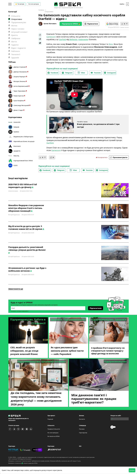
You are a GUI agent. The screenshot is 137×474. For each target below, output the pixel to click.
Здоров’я (15, 57)
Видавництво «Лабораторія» (23, 137)
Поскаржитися (102, 157)
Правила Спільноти (54, 429)
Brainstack (17, 146)
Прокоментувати (120, 157)
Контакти (82, 419)
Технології (15, 54)
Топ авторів (20, 4)
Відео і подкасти (18, 48)
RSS (80, 446)
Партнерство (83, 433)
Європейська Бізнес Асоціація (24, 141)
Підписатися (92, 24)
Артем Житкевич (50, 24)
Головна (41, 10)
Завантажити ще (15, 289)
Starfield (62, 39)
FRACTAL (16, 156)
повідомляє (83, 39)
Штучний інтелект (19, 32)
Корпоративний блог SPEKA (23, 161)
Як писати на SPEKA (54, 436)
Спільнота (15, 16)
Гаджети (15, 45)
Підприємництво (18, 22)
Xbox (111, 44)
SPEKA (14, 457)
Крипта (14, 35)
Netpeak (16, 127)
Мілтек (14, 25)
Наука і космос (17, 29)
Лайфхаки (15, 38)
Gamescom (51, 37)
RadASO (16, 132)
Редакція (50, 419)
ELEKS (16, 165)
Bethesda (73, 39)
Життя (14, 41)
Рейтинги (15, 51)
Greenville (17, 122)
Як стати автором (33, 4)
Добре (131, 470)
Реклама (81, 429)
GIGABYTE (17, 151)
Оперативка (49, 12)
